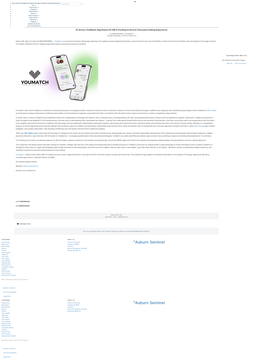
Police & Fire (6, 265)
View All (229, 63)
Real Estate (33, 11)
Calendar (22, 3)
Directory (15, 3)
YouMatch (58, 41)
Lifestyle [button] (33, 9)
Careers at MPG (73, 244)
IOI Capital (20, 155)
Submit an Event (34, 24)
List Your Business (34, 26)
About (54, 3)
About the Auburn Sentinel (77, 248)
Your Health (6, 252)
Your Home (5, 259)
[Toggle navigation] (135, 1)
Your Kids (5, 256)
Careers (43, 3)
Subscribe (36, 3)
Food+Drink (33, 17)
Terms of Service (74, 242)
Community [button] (33, 7)
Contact (49, 3)
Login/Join (7, 296)
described (198, 126)
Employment (6, 263)
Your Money (6, 261)
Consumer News (8, 267)
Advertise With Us (74, 250)
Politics (4, 269)
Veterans (33, 20)
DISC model (211, 110)
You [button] (33, 5)
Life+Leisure (6, 273)
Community (6, 242)
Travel (4, 250)
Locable (15, 279)
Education (5, 244)
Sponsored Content (9, 275)
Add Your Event (240, 63)
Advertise (28, 3)
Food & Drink (33, 15)
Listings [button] (33, 22)
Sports (33, 13)
